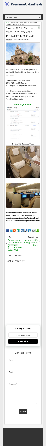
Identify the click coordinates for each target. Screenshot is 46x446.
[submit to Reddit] (33, 230)
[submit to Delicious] (25, 230)
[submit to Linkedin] (29, 230)
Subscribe (23, 341)
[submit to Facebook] (7, 230)
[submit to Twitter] (11, 230)
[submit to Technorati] (37, 230)
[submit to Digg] (22, 230)
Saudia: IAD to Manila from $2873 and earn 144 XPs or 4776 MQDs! (20, 32)
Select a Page (11, 17)
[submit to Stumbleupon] (18, 230)
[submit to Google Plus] (14, 230)
